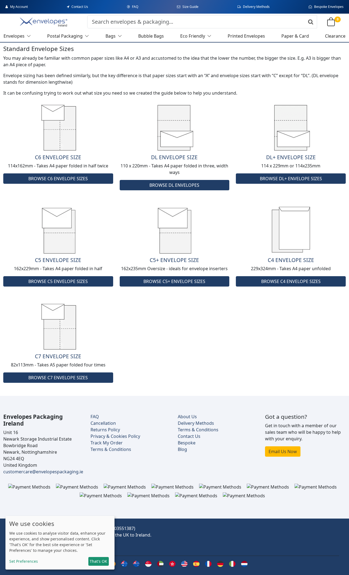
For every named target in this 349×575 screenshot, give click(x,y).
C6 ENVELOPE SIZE (58, 157)
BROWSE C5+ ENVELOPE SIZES (174, 281)
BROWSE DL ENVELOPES (174, 185)
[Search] (310, 21)
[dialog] (60, 543)
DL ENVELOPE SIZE (174, 157)
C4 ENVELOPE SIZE (291, 260)
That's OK (98, 561)
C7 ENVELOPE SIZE (58, 356)
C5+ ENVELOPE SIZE (174, 260)
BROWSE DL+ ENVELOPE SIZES (291, 179)
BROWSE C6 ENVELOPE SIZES (58, 179)
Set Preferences (23, 561)
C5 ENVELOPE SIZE (58, 260)
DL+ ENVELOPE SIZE (291, 157)
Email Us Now (283, 451)
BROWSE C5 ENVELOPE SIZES (58, 281)
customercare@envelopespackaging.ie (43, 472)
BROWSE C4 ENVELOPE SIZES (291, 281)
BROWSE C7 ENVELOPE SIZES (58, 378)
